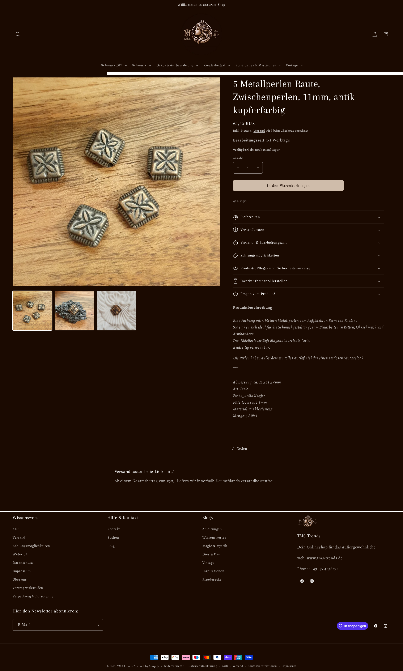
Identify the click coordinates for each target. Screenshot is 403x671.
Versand (259, 130)
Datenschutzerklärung (202, 666)
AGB (16, 529)
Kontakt (113, 529)
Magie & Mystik (214, 545)
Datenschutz (23, 562)
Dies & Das (211, 554)
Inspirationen (213, 571)
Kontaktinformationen (262, 666)
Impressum (22, 571)
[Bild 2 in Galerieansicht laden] (74, 310)
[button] (18, 34)
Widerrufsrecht (174, 666)
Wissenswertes (214, 537)
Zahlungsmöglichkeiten (31, 545)
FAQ (110, 545)
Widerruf (20, 554)
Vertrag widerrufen (28, 587)
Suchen (113, 537)
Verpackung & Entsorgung (33, 596)
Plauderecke (212, 579)
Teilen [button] (242, 448)
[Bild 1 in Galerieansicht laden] (32, 310)
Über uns (20, 579)
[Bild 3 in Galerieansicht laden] (116, 310)
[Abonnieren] (97, 625)
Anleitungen (212, 529)
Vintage (208, 562)
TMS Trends (125, 666)
